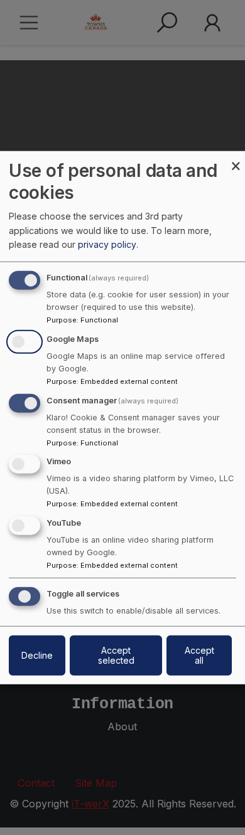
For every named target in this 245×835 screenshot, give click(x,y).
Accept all (199, 655)
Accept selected (116, 655)
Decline (37, 655)
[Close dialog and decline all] (235, 158)
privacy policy (107, 244)
